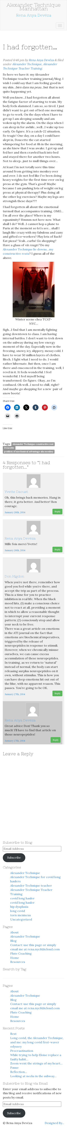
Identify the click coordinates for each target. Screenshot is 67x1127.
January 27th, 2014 (15, 694)
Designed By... (54, 1123)
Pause (14, 1067)
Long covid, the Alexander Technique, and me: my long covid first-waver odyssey (36, 1042)
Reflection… (18, 1072)
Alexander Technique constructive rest (33, 444)
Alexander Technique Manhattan (33, 6)
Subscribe (14, 857)
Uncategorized (21, 919)
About (14, 932)
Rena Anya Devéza (41, 60)
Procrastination (21, 1051)
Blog (13, 941)
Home (14, 958)
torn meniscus (20, 915)
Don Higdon (14, 576)
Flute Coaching (21, 953)
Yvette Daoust (16, 492)
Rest (13, 1034)
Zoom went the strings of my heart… (36, 1063)
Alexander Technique (27, 64)
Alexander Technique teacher (31, 885)
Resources (17, 962)
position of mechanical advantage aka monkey (28, 451)
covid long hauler (22, 898)
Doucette (9, 447)
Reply (57, 511)
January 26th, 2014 (15, 512)
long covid (17, 911)
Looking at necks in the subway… (33, 1076)
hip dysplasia (19, 906)
